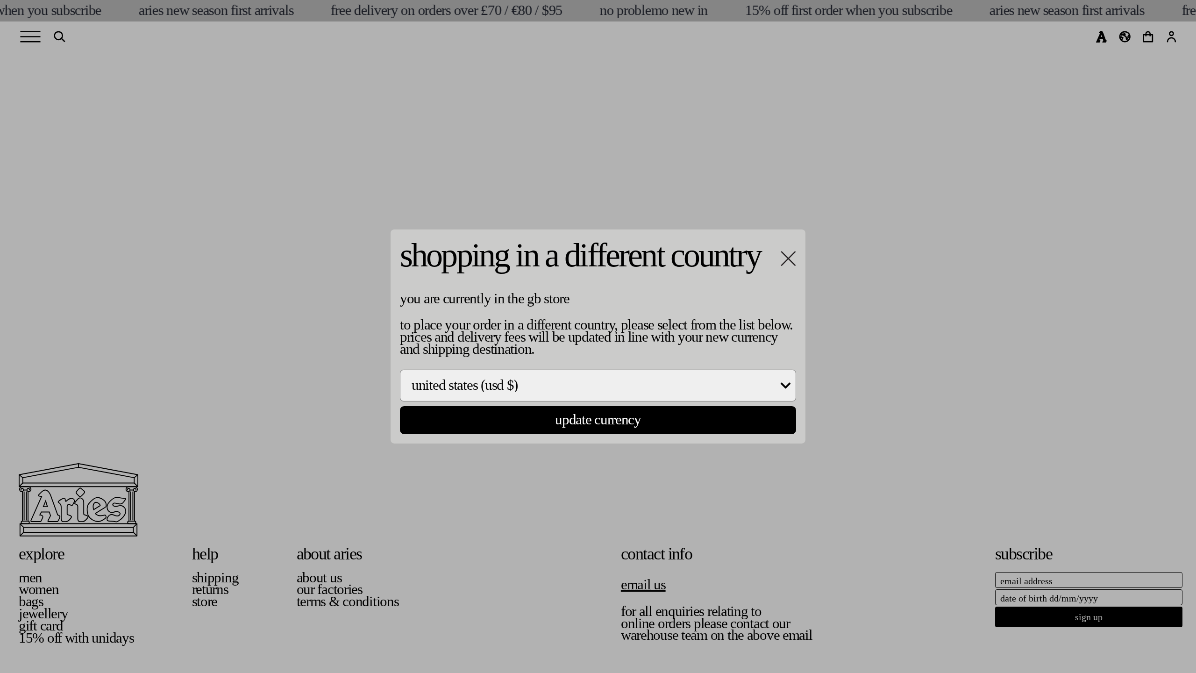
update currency (598, 420)
